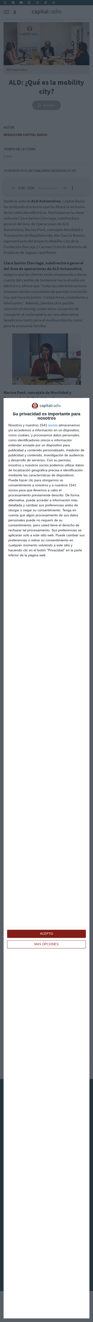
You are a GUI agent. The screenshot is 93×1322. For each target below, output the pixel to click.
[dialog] (46, 858)
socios (53, 425)
